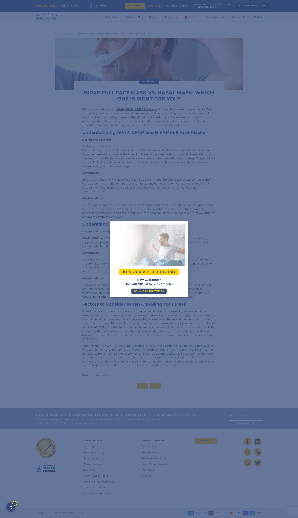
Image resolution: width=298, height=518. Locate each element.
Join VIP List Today (149, 291)
